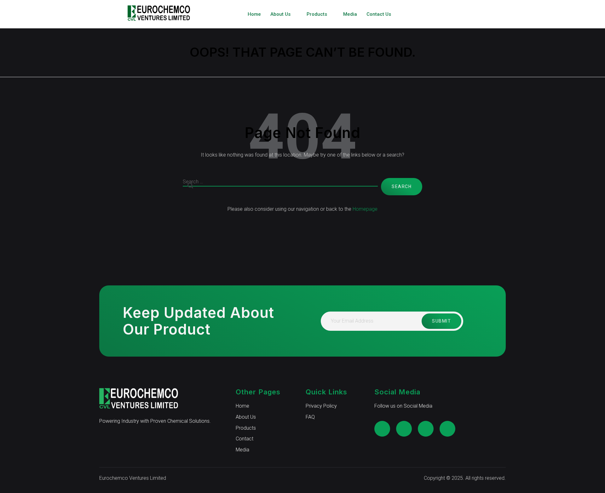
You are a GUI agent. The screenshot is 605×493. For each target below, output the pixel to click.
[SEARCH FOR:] (280, 186)
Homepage (365, 209)
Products (317, 14)
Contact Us (378, 14)
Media (350, 14)
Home (254, 14)
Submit (441, 321)
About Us (280, 14)
